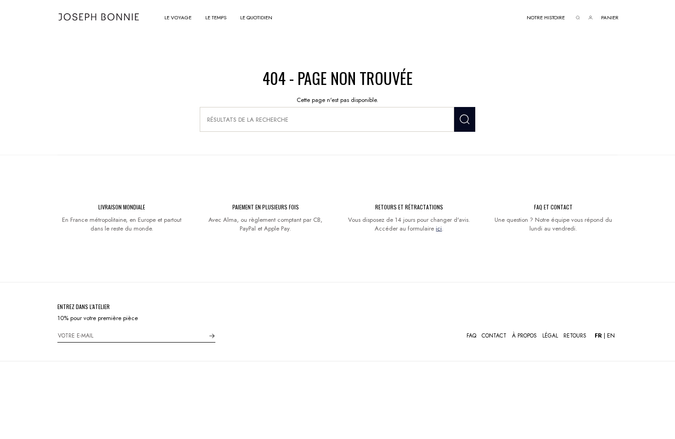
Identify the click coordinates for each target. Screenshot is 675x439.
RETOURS (574, 336)
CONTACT (494, 336)
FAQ (471, 336)
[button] (178, 17)
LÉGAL (550, 336)
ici (439, 228)
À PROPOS (524, 336)
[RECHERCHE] (464, 119)
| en (605, 335)
